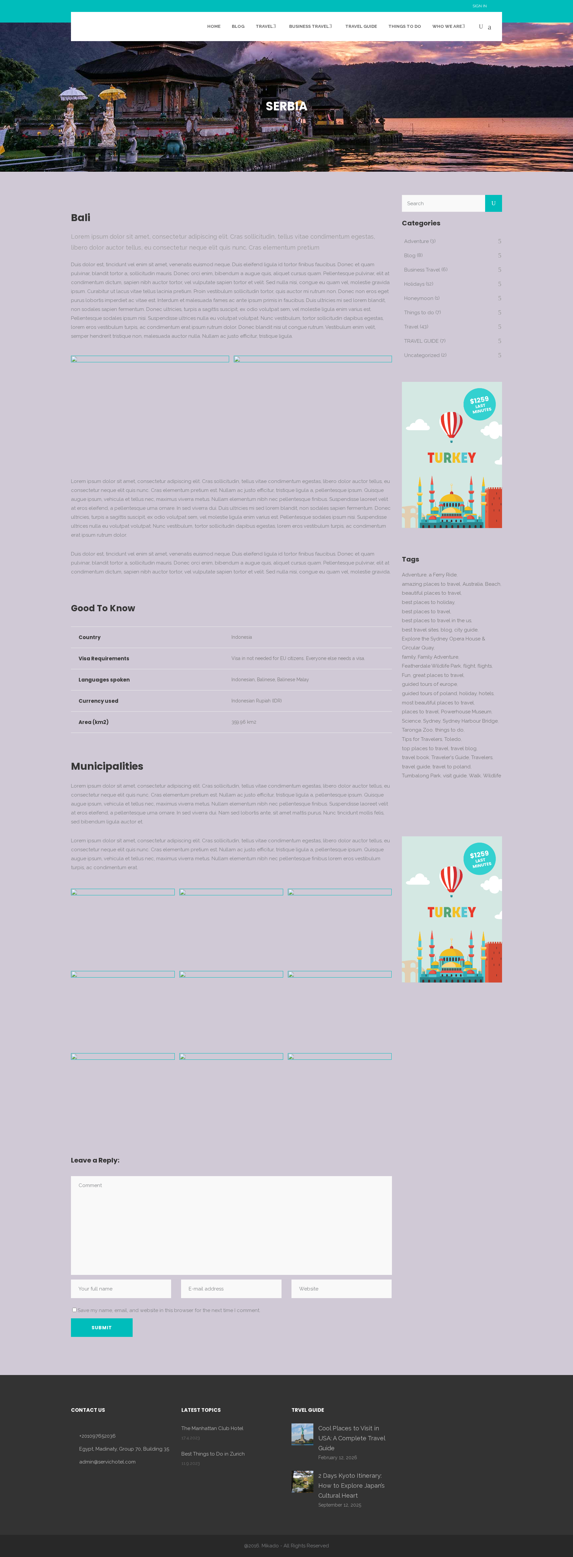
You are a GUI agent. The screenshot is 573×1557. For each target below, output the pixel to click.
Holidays (414, 284)
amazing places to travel (431, 584)
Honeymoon (418, 298)
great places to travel (438, 675)
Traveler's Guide (450, 757)
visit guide (455, 776)
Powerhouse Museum (466, 712)
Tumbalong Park (421, 776)
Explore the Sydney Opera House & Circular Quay (443, 643)
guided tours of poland (429, 693)
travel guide (416, 767)
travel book (415, 757)
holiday (468, 693)
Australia (473, 584)
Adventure (416, 241)
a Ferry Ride (443, 575)
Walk (475, 776)
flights (485, 666)
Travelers (481, 757)
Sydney (431, 721)
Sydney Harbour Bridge (470, 721)
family (408, 657)
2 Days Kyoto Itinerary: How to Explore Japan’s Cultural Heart (351, 1485)
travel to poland (451, 767)
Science (411, 721)
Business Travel (422, 270)
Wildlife (492, 776)
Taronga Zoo (417, 730)
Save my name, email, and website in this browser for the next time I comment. (169, 1310)
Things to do (419, 313)
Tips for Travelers (422, 739)
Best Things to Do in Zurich (213, 1454)
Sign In (480, 6)
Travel (411, 327)
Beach (492, 584)
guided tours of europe (429, 684)
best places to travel (426, 612)
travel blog (464, 748)
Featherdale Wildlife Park (431, 666)
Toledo (452, 739)
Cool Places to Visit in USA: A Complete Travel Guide (351, 1438)
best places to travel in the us (436, 621)
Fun (406, 675)
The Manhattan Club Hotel (212, 1428)
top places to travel (425, 748)
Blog (409, 256)
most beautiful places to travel (438, 703)
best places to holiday (428, 602)
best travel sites (420, 630)
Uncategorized (422, 355)
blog (446, 630)
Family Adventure (438, 657)
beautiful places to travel (431, 593)
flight (469, 666)
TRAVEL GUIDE (421, 341)
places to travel (420, 712)
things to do (449, 730)
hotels (486, 693)
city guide (466, 630)
